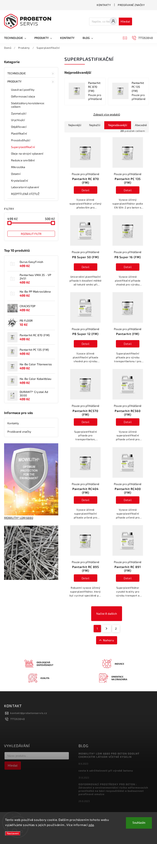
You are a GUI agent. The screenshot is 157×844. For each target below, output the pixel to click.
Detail (86, 190)
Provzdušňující (20, 140)
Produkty (14, 81)
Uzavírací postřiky (22, 89)
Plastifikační (19, 133)
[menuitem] (17, 38)
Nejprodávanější (117, 125)
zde (91, 825)
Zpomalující (18, 113)
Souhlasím (138, 823)
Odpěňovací (18, 126)
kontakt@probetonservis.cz (28, 713)
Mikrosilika (18, 167)
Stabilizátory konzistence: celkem (28, 104)
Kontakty (104, 5)
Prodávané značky (131, 5)
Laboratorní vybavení (25, 187)
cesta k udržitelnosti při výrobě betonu (105, 770)
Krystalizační (19, 180)
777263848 (17, 719)
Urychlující (18, 120)
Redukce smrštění (23, 160)
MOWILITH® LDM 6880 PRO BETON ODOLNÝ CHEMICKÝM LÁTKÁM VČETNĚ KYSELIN (108, 755)
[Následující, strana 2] (106, 628)
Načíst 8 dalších (106, 613)
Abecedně (141, 125)
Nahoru (108, 640)
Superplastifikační (23, 147)
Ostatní (15, 173)
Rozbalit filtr (31, 233)
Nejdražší (94, 125)
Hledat (125, 21)
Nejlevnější (74, 125)
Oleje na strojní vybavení (27, 153)
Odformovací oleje (23, 96)
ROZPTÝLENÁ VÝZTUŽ (25, 194)
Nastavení (13, 833)
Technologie (16, 73)
